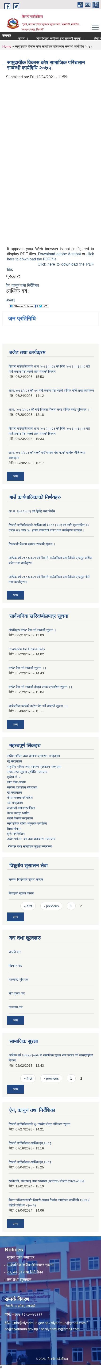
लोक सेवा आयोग (16, 782)
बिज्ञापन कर (15, 966)
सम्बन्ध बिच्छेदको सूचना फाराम (26, 879)
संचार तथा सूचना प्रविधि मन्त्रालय (27, 772)
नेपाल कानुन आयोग (18, 813)
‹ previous (51, 906)
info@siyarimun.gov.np (30, 1323)
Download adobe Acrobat (60, 254)
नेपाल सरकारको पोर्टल (20, 797)
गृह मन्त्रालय (14, 761)
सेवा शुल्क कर (17, 993)
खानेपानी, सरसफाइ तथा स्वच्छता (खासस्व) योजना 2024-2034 (46, 1181)
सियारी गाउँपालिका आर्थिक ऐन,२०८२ (30, 1162)
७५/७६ (10, 300)
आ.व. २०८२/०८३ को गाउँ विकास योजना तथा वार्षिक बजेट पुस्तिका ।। (50, 409)
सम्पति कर (15, 952)
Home (6, 46)
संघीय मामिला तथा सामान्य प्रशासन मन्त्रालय (33, 756)
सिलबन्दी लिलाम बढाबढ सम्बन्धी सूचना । (32, 544)
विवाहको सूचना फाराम (21, 893)
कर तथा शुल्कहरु (19, 1279)
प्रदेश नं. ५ (13, 777)
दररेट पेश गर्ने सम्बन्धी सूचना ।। (27, 668)
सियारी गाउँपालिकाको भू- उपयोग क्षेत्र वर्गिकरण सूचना (39, 1124)
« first (28, 906)
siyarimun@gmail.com (68, 1323)
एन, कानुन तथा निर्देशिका (25, 1272)
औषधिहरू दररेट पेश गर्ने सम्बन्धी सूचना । (32, 630)
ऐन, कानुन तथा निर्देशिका (22, 285)
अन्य (15, 476)
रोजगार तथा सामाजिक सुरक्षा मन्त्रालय (29, 846)
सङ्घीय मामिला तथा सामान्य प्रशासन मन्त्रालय (34, 767)
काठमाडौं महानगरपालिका (21, 808)
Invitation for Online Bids (27, 649)
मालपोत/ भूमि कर (18, 979)
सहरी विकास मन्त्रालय (20, 818)
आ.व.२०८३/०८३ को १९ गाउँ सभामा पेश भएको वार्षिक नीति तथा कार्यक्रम (51, 390)
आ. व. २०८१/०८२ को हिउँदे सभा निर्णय (32, 511)
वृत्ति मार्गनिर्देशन (16, 834)
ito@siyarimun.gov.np (21, 1329)
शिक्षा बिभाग (13, 828)
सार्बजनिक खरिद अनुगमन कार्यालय (27, 823)
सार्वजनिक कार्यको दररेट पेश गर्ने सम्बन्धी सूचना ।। (38, 706)
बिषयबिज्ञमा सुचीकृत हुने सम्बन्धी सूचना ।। (55, 38)
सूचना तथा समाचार (20, 1257)
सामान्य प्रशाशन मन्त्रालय (22, 787)
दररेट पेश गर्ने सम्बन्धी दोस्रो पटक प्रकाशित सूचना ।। (40, 687)
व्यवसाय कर (16, 1007)
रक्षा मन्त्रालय (15, 803)
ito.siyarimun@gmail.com (60, 1329)
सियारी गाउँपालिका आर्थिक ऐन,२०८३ (30, 1143)
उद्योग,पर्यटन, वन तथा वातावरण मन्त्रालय (31, 839)
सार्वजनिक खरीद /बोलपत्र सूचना (30, 1265)
